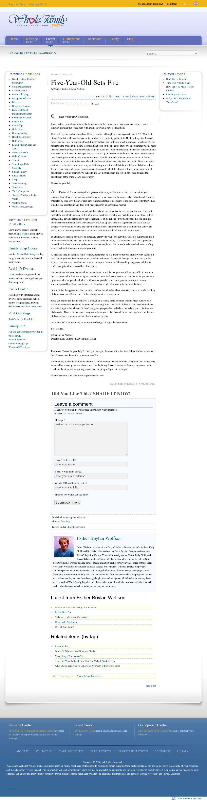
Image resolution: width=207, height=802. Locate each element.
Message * (60, 419)
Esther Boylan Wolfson (73, 88)
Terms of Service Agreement (144, 773)
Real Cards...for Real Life (20, 319)
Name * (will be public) (66, 460)
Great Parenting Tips (18, 343)
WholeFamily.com (37, 765)
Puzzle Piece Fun (63, 612)
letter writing (23, 233)
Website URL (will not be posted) (71, 483)
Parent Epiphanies (17, 339)
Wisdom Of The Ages (19, 347)
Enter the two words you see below (72, 494)
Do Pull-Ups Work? (64, 626)
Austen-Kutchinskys (26, 254)
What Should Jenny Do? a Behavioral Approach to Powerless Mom (87, 665)
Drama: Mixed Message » (89, 676)
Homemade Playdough (66, 622)
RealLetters (16, 223)
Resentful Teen (62, 646)
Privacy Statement (171, 773)
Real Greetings (19, 313)
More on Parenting (61, 521)
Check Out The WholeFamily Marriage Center (30, 730)
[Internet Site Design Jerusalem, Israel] (187, 798)
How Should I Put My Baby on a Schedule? (76, 607)
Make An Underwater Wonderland (71, 617)
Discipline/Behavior (75, 517)
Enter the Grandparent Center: (152, 730)
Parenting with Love (176, 94)
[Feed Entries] (196, 3)
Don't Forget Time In (176, 78)
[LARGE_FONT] (188, 3)
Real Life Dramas (21, 268)
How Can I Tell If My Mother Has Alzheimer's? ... (32, 52)
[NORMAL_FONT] (185, 3)
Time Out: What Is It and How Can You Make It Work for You (85, 660)
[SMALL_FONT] (181, 3)
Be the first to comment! (143, 96)
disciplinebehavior (76, 526)
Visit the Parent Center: (84, 730)
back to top (151, 685)
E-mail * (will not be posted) (68, 471)
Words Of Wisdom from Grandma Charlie (75, 651)
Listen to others (15, 274)
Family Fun (16, 325)
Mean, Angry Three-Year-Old (69, 656)
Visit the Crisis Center (31, 306)
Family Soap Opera (22, 248)
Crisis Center (18, 288)
